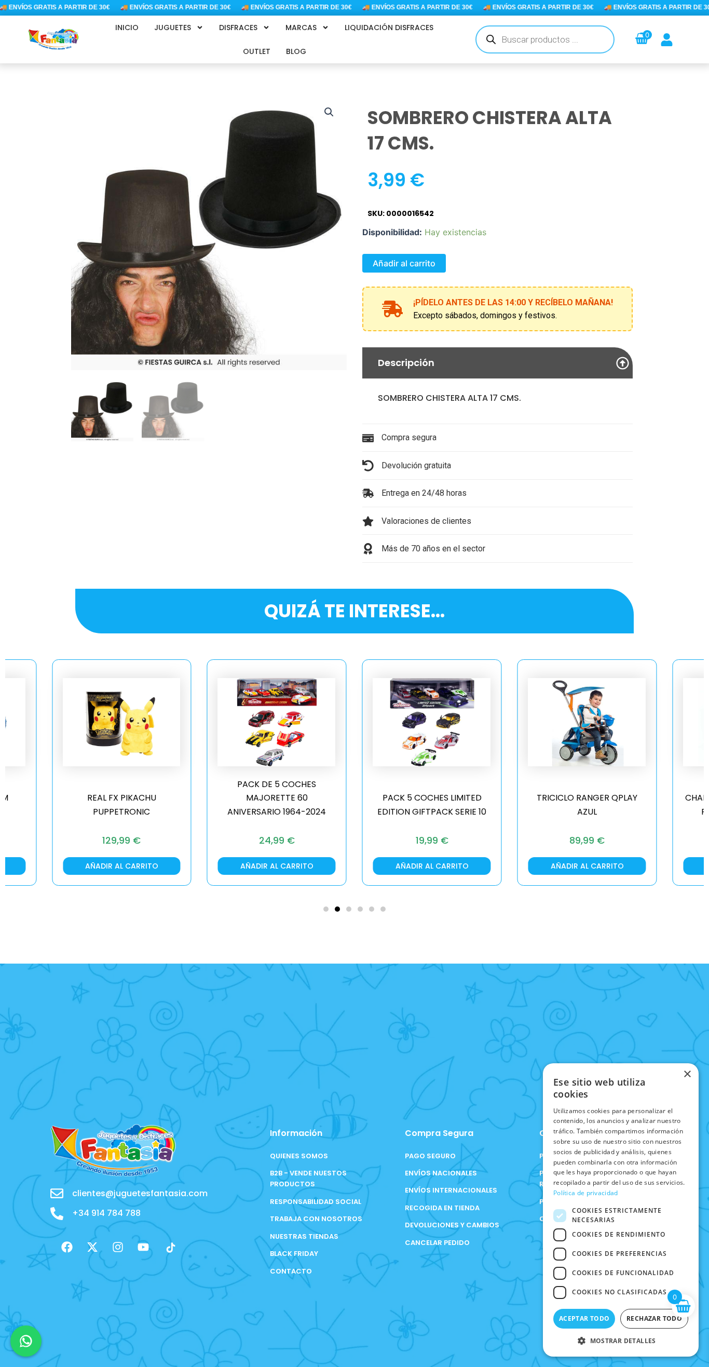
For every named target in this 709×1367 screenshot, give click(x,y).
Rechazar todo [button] (654, 1318)
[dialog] (621, 1210)
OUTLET (256, 51)
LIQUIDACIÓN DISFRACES (389, 27)
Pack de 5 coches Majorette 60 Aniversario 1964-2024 (276, 798)
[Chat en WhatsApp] (26, 1341)
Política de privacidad (585, 1192)
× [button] (687, 1074)
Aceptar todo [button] (584, 1318)
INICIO (127, 27)
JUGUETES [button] (172, 27)
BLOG (296, 51)
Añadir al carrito (404, 263)
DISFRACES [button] (238, 27)
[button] (329, 112)
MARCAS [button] (301, 27)
